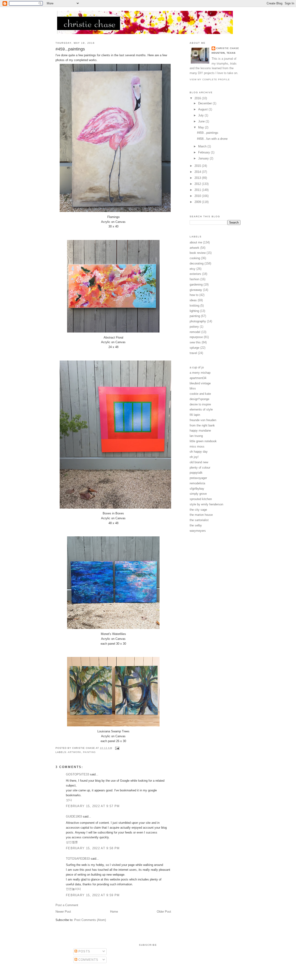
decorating (197, 263)
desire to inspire (200, 404)
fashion (194, 279)
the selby (196, 525)
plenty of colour (200, 467)
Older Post (164, 911)
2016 (198, 98)
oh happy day (199, 451)
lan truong (196, 436)
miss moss (197, 446)
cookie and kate (200, 393)
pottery (194, 326)
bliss (193, 388)
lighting (194, 311)
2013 (198, 178)
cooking (195, 258)
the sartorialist (199, 520)
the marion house (201, 514)
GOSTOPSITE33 (77, 774)
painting (89, 752)
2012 (198, 184)
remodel (195, 332)
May (201, 127)
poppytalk (196, 472)
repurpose (196, 337)
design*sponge (199, 399)
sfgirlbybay (197, 488)
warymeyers (198, 530)
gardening (196, 284)
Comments (88, 959)
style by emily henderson (206, 504)
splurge (194, 347)
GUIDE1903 (74, 816)
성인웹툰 (72, 842)
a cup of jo (197, 367)
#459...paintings (70, 49)
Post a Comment (67, 905)
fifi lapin (195, 415)
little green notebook (203, 441)
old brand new (199, 462)
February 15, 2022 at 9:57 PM (93, 806)
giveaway (196, 290)
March (202, 146)
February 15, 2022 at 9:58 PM (93, 848)
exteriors (195, 274)
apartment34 (198, 378)
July (201, 115)
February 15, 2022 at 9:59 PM (93, 895)
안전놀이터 (73, 889)
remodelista (197, 483)
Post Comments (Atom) (90, 920)
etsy (192, 269)
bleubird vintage (200, 383)
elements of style (201, 409)
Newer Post (63, 911)
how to (194, 295)
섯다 (69, 800)
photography (198, 321)
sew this (195, 342)
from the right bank (202, 425)
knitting (194, 305)
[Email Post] (116, 748)
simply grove (198, 493)
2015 (198, 166)
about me (196, 242)
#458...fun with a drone (212, 138)
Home (114, 911)
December (205, 103)
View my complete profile (210, 79)
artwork (74, 752)
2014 (198, 172)
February (204, 152)
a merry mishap (200, 372)
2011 (198, 190)
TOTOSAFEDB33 (78, 858)
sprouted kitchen (201, 499)
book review (198, 253)
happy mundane (200, 430)
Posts (83, 951)
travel (193, 353)
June (202, 121)
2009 (198, 202)
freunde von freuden (203, 420)
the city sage (198, 509)
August (203, 109)
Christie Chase (227, 48)
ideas (193, 300)
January (204, 158)
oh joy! (194, 457)
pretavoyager (198, 478)
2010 (198, 196)
